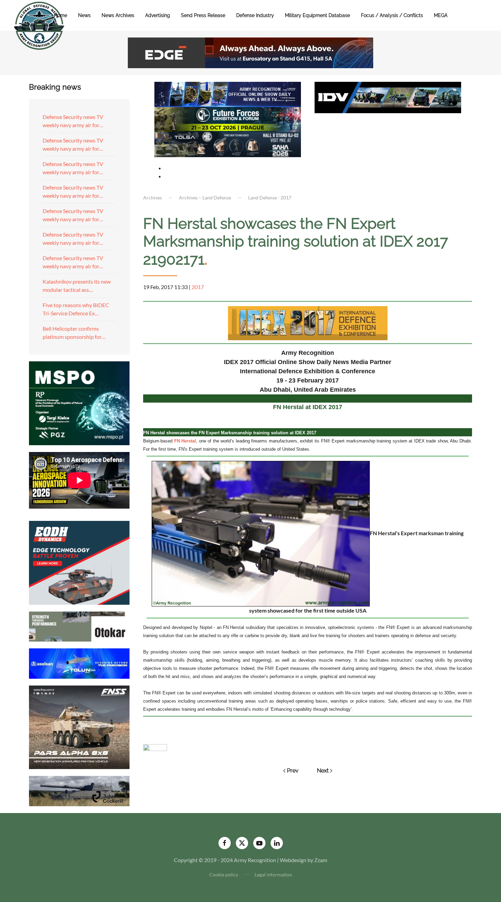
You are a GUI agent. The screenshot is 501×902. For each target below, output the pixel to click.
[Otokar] (79, 625)
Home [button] (60, 15)
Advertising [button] (157, 15)
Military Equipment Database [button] (317, 15)
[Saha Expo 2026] (227, 93)
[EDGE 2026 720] (250, 52)
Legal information (273, 874)
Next (323, 770)
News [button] (84, 15)
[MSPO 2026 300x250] (79, 402)
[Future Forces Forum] (227, 118)
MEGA (440, 15)
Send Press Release (203, 15)
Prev (293, 770)
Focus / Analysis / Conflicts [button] (392, 15)
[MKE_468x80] (227, 143)
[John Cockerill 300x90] (79, 790)
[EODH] (79, 562)
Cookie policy (223, 874)
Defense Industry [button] (255, 15)
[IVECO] (388, 96)
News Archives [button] (118, 15)
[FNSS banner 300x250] (79, 726)
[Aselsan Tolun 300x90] (79, 662)
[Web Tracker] (155, 746)
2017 (198, 287)
